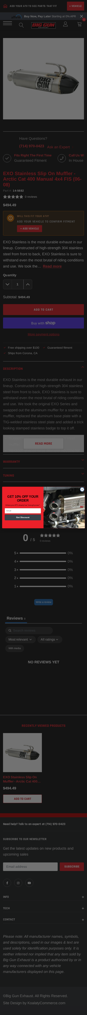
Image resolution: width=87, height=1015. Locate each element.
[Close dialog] (82, 489)
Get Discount (23, 517)
